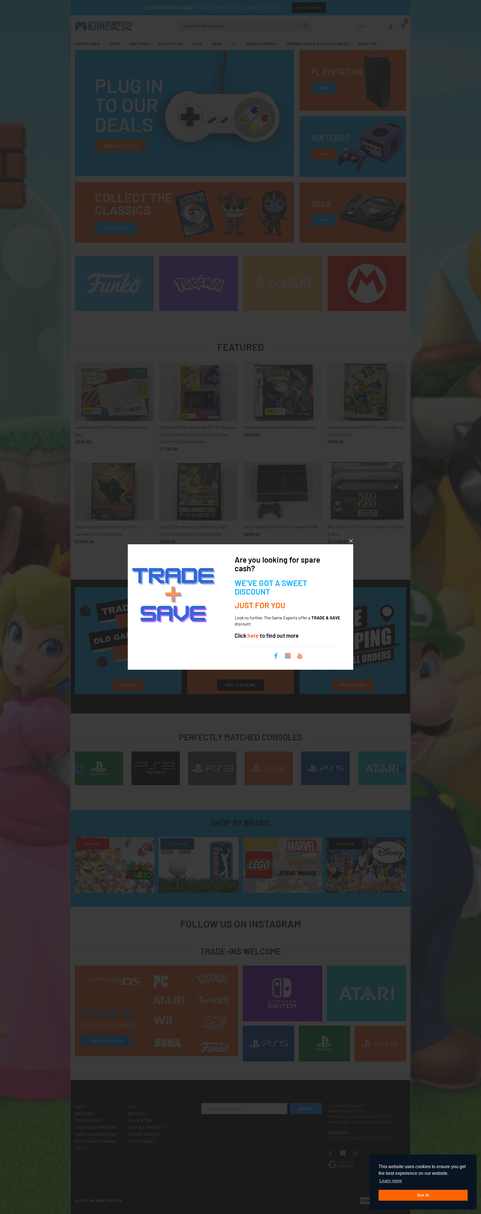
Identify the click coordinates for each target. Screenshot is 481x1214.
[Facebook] (276, 655)
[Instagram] (288, 655)
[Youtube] (300, 655)
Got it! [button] (423, 1195)
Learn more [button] (390, 1180)
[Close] (351, 541)
